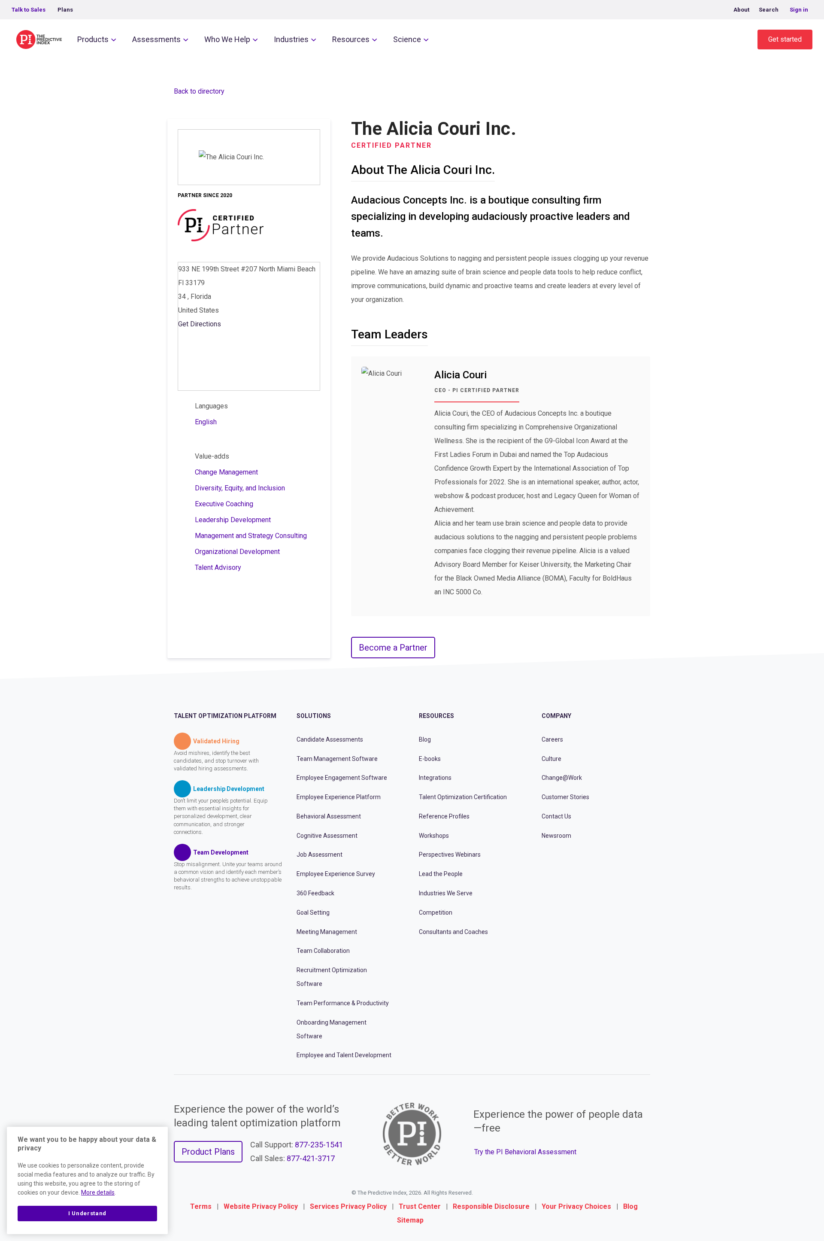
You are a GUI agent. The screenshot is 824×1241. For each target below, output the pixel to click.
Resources (351, 39)
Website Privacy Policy (261, 1206)
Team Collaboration (323, 950)
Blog (425, 739)
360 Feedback (315, 893)
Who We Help (227, 39)
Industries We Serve (446, 893)
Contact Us (556, 816)
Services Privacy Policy (348, 1206)
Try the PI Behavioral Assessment (525, 1152)
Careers (552, 739)
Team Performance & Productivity (343, 1003)
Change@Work (562, 777)
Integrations (435, 777)
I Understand (87, 1213)
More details (98, 1192)
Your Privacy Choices (576, 1206)
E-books (430, 758)
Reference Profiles (444, 816)
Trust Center (420, 1206)
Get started (785, 39)
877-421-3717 (311, 1158)
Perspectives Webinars (450, 854)
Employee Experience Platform (339, 797)
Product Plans (208, 1152)
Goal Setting (313, 912)
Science (407, 39)
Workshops (434, 835)
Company (556, 715)
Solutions (314, 715)
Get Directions (199, 324)
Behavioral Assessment (329, 816)
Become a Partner (393, 647)
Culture (551, 758)
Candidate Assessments (330, 739)
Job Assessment (319, 854)
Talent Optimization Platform (225, 715)
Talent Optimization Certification (463, 797)
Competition (435, 912)
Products (93, 39)
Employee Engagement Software (342, 777)
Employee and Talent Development (344, 1055)
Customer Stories (565, 797)
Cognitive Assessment (327, 835)
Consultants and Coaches (453, 931)
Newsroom (556, 835)
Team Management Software (337, 758)
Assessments (156, 39)
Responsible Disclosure (491, 1206)
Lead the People (441, 873)
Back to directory (199, 91)
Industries (291, 39)
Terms (201, 1206)
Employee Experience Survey (336, 873)
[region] (87, 1180)
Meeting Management (327, 931)
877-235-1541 (319, 1144)
